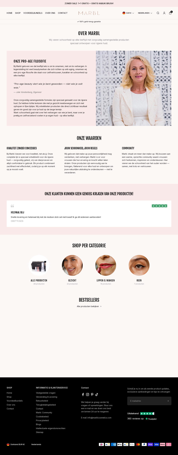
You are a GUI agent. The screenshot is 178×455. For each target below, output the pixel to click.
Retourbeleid (42, 401)
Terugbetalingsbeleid (46, 405)
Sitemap (39, 432)
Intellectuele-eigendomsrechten (50, 428)
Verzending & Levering (46, 397)
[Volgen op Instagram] (87, 394)
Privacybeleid (42, 420)
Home (9, 13)
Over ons (50, 13)
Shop (18, 13)
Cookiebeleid (42, 416)
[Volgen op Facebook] (83, 394)
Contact (63, 13)
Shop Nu (21, 364)
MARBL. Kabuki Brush (118, 349)
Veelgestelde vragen (45, 393)
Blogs (38, 424)
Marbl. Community (44, 412)
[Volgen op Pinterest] (92, 394)
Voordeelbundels (32, 13)
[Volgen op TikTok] (97, 394)
